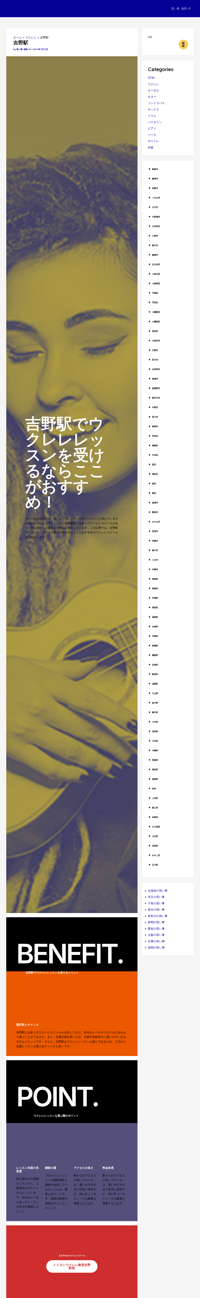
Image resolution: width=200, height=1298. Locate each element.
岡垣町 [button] (155, 607)
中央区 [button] (155, 455)
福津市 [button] (155, 502)
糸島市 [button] (155, 188)
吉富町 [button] (155, 817)
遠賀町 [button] (155, 617)
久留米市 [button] (156, 340)
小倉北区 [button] (156, 274)
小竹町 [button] (155, 722)
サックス (153, 109)
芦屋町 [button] (155, 598)
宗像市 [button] (155, 540)
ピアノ (152, 128)
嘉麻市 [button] (155, 255)
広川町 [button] (155, 865)
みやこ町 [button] (156, 855)
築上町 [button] (155, 807)
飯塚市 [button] (155, 178)
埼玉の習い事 (156, 897)
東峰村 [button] (155, 588)
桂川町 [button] (155, 702)
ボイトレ (153, 141)
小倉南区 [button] (156, 283)
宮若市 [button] (155, 531)
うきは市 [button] (156, 197)
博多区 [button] (155, 474)
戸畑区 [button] (155, 293)
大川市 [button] (155, 207)
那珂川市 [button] (156, 398)
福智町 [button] (155, 779)
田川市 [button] (155, 359)
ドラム (152, 115)
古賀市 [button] (155, 350)
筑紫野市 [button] (156, 388)
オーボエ (153, 90)
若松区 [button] (155, 331)
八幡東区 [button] (156, 321)
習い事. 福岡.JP (181, 8)
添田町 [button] (155, 769)
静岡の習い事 (156, 922)
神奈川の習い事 (158, 916)
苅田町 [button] (155, 845)
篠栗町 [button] (155, 655)
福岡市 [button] (155, 426)
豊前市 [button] (155, 512)
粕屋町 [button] (155, 645)
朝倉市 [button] (155, 169)
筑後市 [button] (155, 378)
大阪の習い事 (156, 934)
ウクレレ (153, 84)
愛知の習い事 (156, 928)
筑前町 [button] (155, 579)
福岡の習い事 (156, 947)
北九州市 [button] (156, 264)
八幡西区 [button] (156, 312)
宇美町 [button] (155, 636)
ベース (152, 134)
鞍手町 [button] (155, 712)
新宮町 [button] (155, 674)
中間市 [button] (155, 407)
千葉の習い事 (156, 903)
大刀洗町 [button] (156, 826)
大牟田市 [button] (156, 226)
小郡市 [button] (155, 236)
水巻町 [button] (155, 626)
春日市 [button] (155, 245)
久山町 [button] (155, 693)
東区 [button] (154, 483)
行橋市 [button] (155, 569)
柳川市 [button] (155, 550)
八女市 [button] (155, 560)
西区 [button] (154, 464)
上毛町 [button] (155, 798)
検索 (150, 37)
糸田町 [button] (155, 731)
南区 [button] (154, 493)
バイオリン (155, 122)
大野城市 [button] (156, 216)
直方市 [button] (155, 417)
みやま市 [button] (156, 521)
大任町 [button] (155, 741)
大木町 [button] (155, 836)
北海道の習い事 (158, 890)
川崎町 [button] (155, 750)
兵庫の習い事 (156, 941)
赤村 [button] (154, 788)
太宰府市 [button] (156, 369)
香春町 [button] (155, 760)
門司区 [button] (155, 302)
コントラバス (156, 103)
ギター (152, 96)
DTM (151, 77)
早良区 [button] (155, 436)
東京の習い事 (156, 909)
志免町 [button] (155, 664)
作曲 (150, 147)
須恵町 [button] (155, 683)
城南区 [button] (155, 445)
